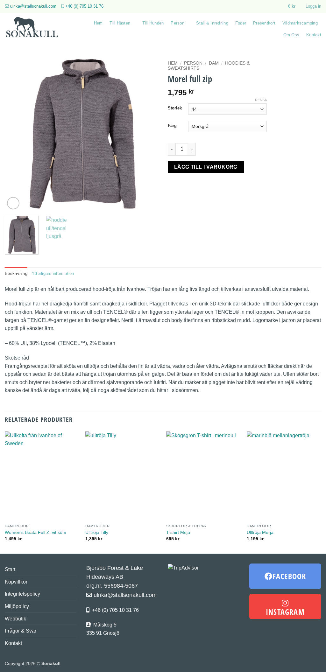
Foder (240, 23)
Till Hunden (153, 23)
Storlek (175, 108)
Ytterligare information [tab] (53, 273)
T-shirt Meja (178, 532)
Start (10, 569)
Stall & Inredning (212, 23)
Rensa (261, 100)
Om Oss (291, 34)
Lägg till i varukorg (205, 167)
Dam (214, 63)
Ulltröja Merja (260, 532)
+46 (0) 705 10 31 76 (84, 6)
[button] (294, 6)
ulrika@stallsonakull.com (33, 6)
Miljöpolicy (17, 606)
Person (177, 23)
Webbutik (15, 618)
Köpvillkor (16, 581)
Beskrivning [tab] (16, 273)
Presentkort (264, 23)
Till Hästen (120, 23)
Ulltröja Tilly (96, 532)
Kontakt (313, 34)
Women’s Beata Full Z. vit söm (35, 532)
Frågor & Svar (20, 631)
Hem (98, 23)
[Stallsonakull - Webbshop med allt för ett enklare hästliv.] (34, 29)
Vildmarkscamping (300, 23)
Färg (172, 125)
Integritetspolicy (22, 594)
